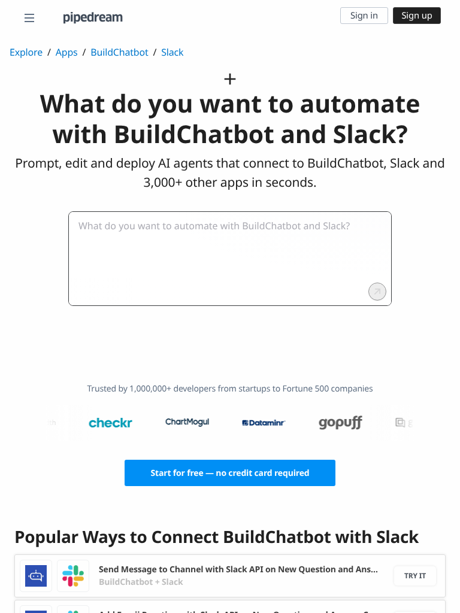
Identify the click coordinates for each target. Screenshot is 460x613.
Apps (67, 52)
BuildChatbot (119, 52)
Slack (172, 52)
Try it (415, 575)
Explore (26, 52)
